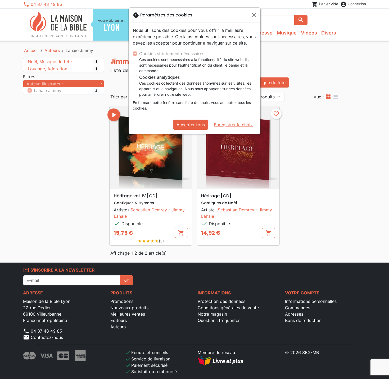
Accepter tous (191, 124)
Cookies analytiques (159, 77)
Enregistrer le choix (233, 124)
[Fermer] (254, 15)
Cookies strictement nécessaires (171, 53)
